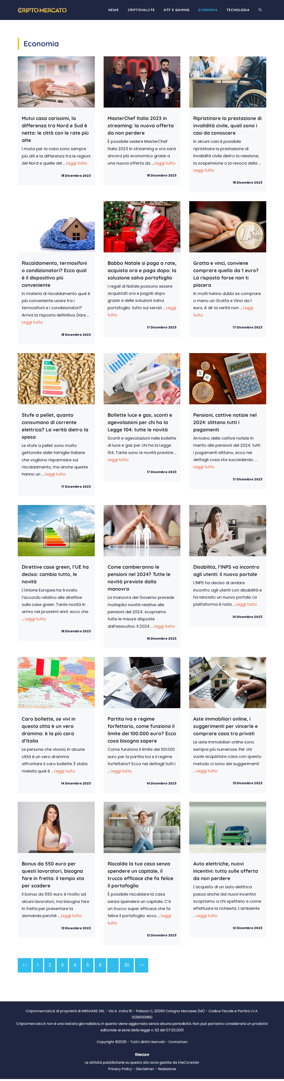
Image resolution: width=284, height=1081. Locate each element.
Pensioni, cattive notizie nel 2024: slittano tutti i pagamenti (225, 422)
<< (24, 965)
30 (126, 965)
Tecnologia (238, 10)
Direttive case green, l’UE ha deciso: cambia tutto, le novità (55, 574)
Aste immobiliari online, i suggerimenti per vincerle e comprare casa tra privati (225, 726)
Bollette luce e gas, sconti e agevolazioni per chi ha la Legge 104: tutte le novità (140, 422)
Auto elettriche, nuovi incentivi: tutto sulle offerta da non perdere (225, 871)
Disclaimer (145, 1068)
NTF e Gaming (176, 10)
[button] (260, 10)
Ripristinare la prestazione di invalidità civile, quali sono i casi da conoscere (227, 125)
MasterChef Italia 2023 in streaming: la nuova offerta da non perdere (141, 125)
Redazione (167, 1068)
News (113, 10)
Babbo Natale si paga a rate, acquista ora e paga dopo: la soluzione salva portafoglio (142, 270)
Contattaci (177, 1041)
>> (141, 965)
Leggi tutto (76, 163)
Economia (208, 10)
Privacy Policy (120, 1068)
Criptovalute (141, 10)
